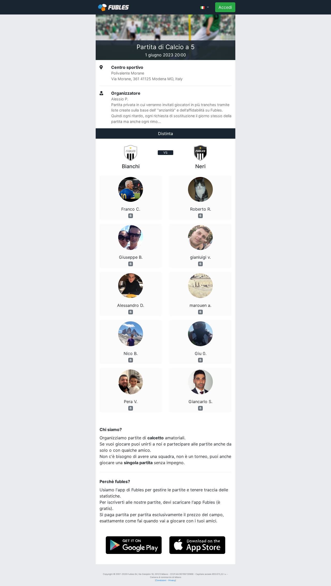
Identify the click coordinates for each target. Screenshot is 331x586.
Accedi (225, 7)
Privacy (171, 580)
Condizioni (161, 580)
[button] (204, 7)
